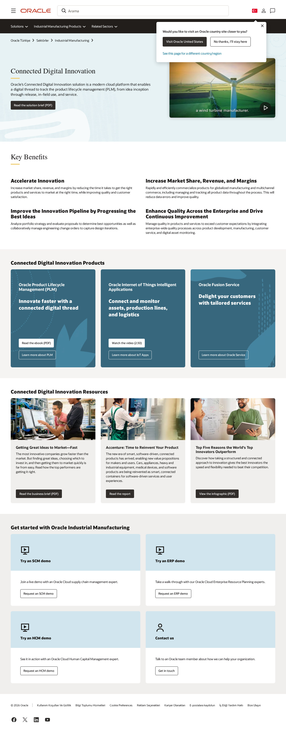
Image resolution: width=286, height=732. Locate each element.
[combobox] (143, 10)
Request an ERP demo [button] (173, 593)
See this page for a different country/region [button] (192, 53)
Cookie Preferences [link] (121, 705)
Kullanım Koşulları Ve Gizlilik (54, 705)
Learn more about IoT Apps (130, 355)
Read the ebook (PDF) (36, 343)
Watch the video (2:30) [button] (127, 343)
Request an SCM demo (38, 593)
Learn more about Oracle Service (223, 355)
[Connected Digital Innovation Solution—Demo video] (222, 88)
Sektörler (42, 40)
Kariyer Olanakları (174, 705)
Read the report (119, 494)
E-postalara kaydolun (202, 705)
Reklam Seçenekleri (148, 705)
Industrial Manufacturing (72, 40)
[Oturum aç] (263, 10)
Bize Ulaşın (254, 705)
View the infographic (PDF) (217, 494)
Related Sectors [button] (102, 26)
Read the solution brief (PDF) (33, 105)
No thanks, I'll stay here (230, 41)
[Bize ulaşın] (272, 10)
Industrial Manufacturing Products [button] (57, 26)
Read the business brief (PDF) (38, 494)
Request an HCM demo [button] (38, 670)
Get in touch (166, 670)
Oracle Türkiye (20, 40)
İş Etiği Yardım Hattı (231, 705)
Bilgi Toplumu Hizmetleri (90, 705)
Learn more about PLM (37, 355)
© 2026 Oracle (19, 705)
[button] (13, 10)
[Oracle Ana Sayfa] (36, 11)
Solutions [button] (17, 26)
